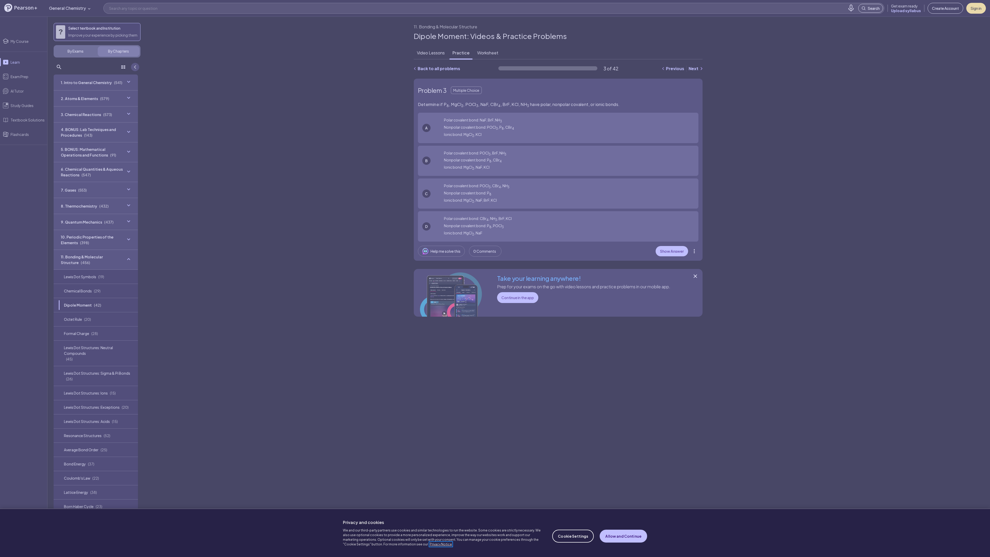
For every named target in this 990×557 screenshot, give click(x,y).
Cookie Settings (573, 536)
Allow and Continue (623, 536)
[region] (495, 533)
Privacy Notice (441, 544)
